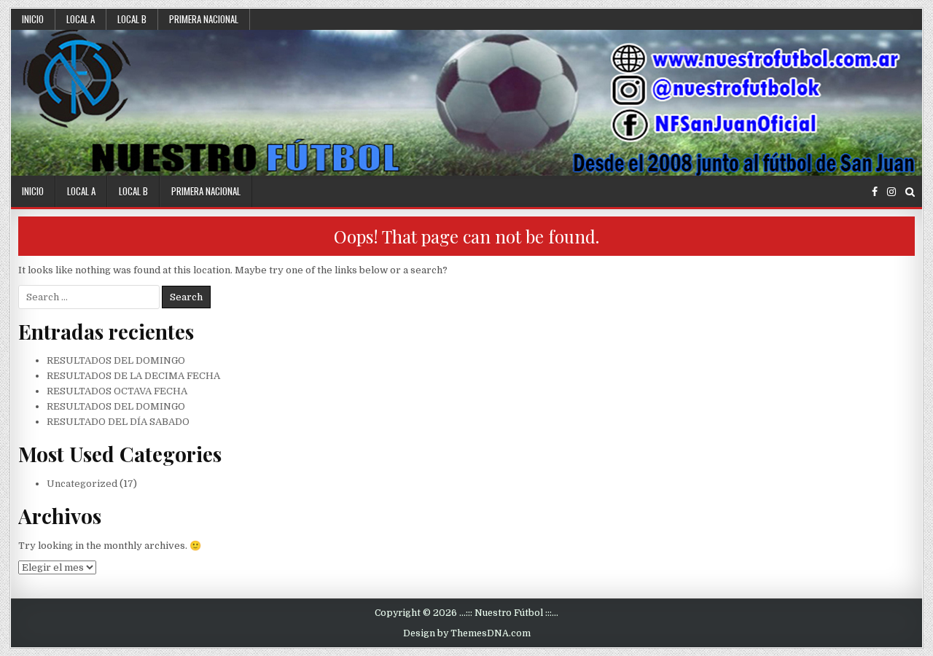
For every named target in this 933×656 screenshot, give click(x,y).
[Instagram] (891, 192)
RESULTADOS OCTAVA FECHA (117, 391)
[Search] (910, 192)
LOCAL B (132, 19)
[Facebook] (875, 192)
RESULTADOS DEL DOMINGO (116, 360)
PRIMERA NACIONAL (203, 19)
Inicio (33, 19)
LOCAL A (80, 19)
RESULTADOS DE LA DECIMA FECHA (133, 375)
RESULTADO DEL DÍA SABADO (118, 421)
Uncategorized (82, 483)
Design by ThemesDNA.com (467, 633)
